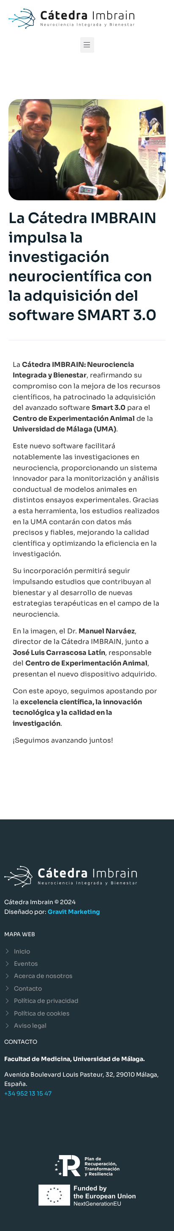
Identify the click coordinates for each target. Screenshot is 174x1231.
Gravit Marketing (74, 912)
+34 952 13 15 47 (28, 1093)
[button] (87, 45)
